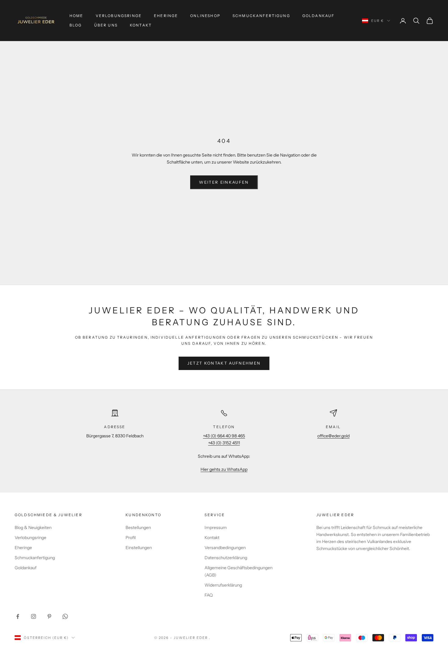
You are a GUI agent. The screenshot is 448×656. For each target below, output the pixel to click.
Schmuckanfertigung (261, 15)
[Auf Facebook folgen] (18, 616)
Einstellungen (139, 547)
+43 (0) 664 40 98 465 (224, 436)
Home (76, 15)
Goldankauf (318, 15)
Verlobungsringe (119, 15)
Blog (75, 25)
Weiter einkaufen (224, 182)
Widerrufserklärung (223, 585)
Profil (131, 537)
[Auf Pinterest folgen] (49, 616)
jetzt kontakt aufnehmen (224, 363)
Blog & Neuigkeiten (33, 527)
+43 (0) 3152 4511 (224, 443)
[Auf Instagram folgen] (33, 616)
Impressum (215, 527)
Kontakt (141, 25)
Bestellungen (138, 527)
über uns (106, 25)
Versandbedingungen (225, 547)
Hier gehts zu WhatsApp (224, 469)
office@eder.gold (333, 436)
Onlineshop (205, 15)
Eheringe (166, 15)
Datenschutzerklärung (225, 557)
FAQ (208, 595)
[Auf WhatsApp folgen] (65, 616)
